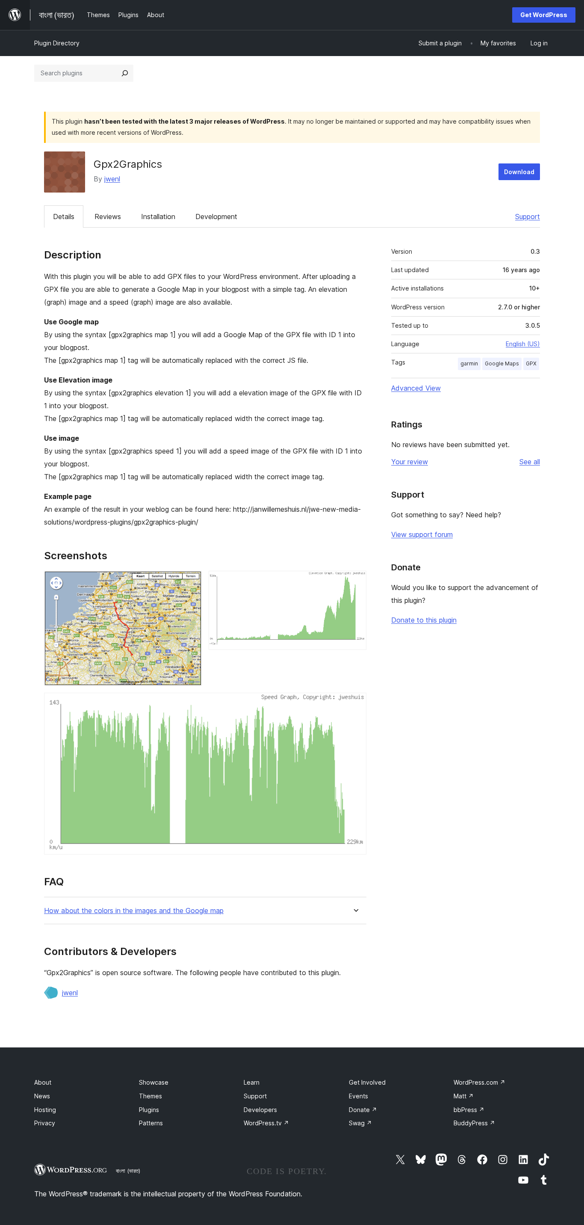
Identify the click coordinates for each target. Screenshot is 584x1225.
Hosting (45, 1109)
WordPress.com (479, 1082)
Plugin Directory (57, 43)
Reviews (107, 216)
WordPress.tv (266, 1123)
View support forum (422, 534)
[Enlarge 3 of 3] (355, 704)
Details (63, 216)
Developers (260, 1109)
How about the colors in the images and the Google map (134, 911)
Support (527, 216)
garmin (469, 363)
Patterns (151, 1123)
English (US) (523, 343)
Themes (150, 1096)
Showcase (153, 1082)
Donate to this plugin (424, 620)
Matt (464, 1096)
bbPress (469, 1109)
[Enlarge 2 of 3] (355, 582)
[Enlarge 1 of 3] (190, 582)
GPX (531, 363)
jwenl (112, 179)
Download (519, 171)
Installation (158, 216)
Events (358, 1096)
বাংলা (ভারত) (128, 1170)
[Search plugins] (124, 73)
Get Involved (367, 1082)
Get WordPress (543, 14)
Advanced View (416, 388)
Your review (409, 461)
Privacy (44, 1123)
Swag (360, 1123)
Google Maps (502, 363)
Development (216, 216)
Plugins (149, 1109)
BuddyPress (474, 1123)
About (42, 1082)
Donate (363, 1109)
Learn (252, 1082)
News (42, 1096)
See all (529, 461)
